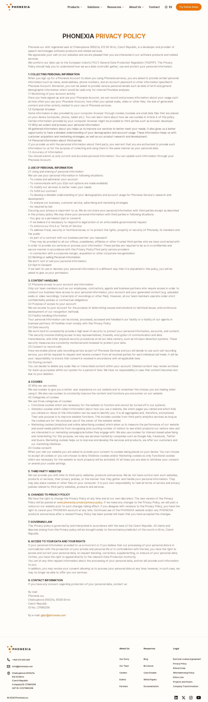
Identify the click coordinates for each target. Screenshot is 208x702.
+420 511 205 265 (21, 659)
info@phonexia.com (22, 666)
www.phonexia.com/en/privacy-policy (79, 502)
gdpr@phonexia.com (53, 615)
